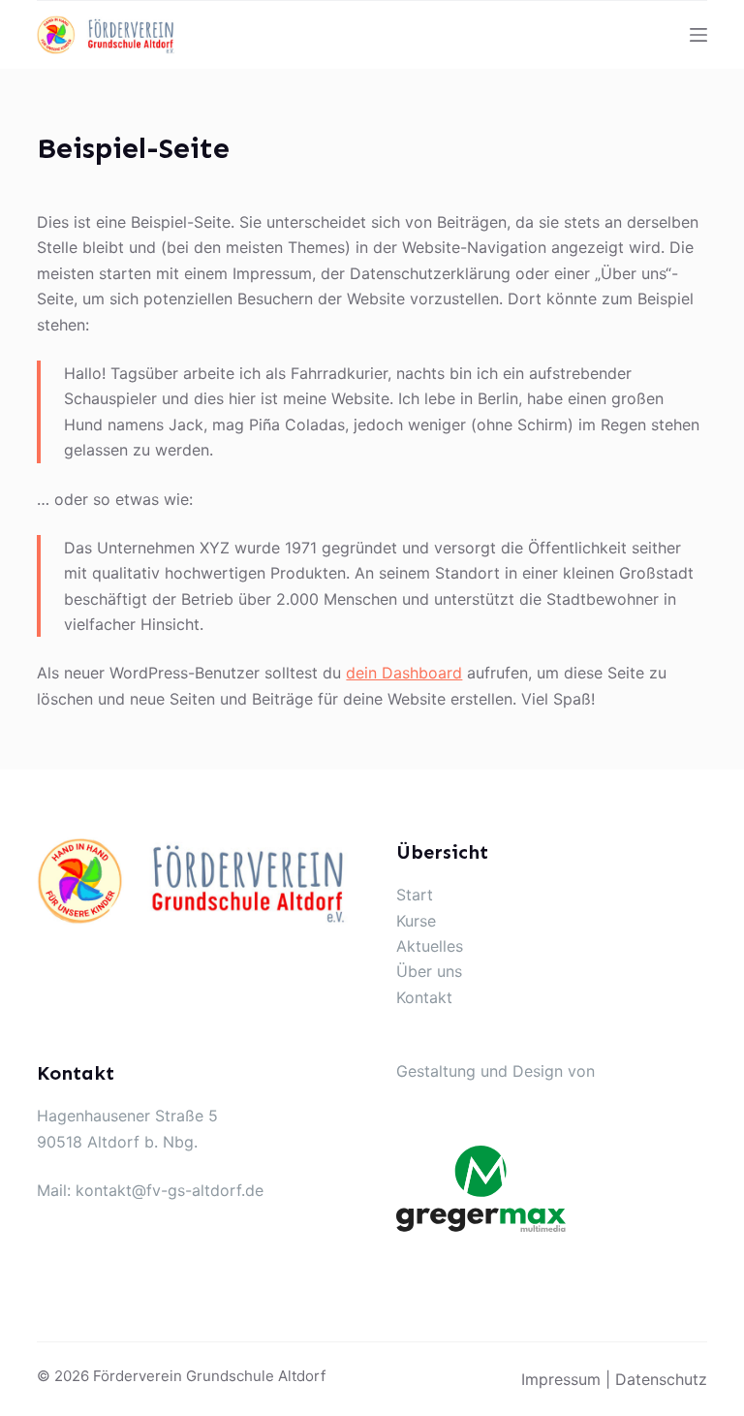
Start (414, 894)
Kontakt (424, 997)
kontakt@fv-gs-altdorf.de (170, 1190)
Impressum (561, 1379)
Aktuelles (429, 946)
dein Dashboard (404, 672)
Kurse (416, 920)
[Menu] (698, 35)
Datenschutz (661, 1379)
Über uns (429, 971)
